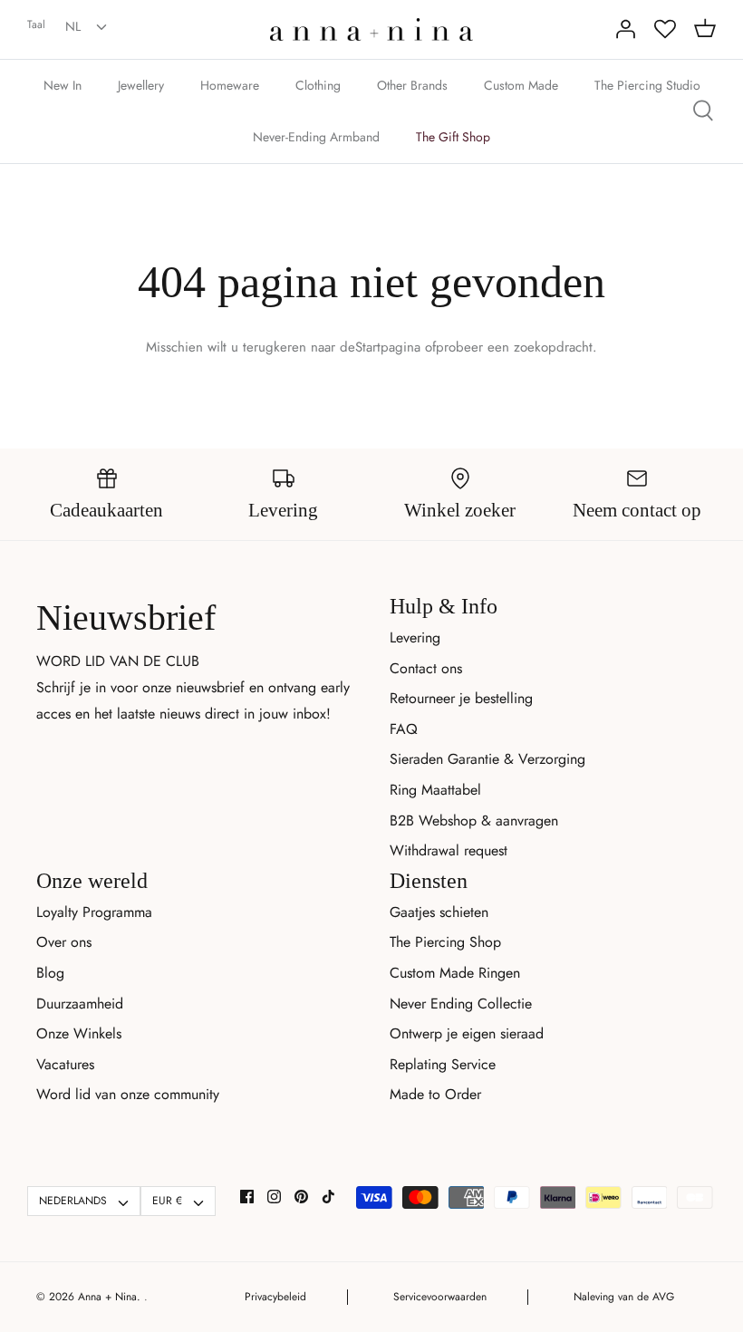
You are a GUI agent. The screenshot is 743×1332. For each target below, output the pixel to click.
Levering (415, 637)
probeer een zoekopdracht (514, 347)
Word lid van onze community (127, 1094)
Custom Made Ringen (455, 972)
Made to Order (435, 1094)
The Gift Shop (453, 137)
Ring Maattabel (435, 789)
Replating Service (443, 1064)
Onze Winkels (78, 1033)
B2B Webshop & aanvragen (474, 820)
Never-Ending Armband (316, 137)
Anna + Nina (107, 1297)
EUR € (167, 1200)
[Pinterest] (301, 1196)
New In (62, 85)
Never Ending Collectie (461, 1003)
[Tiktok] (328, 1196)
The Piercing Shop (445, 941)
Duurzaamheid (79, 1003)
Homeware (229, 85)
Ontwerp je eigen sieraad (467, 1033)
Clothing (318, 85)
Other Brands (412, 85)
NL (73, 26)
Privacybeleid (275, 1297)
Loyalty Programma (94, 912)
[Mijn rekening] (625, 29)
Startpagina (387, 347)
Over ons (64, 941)
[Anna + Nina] (371, 29)
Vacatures (65, 1064)
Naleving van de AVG (624, 1297)
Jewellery (141, 85)
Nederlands (73, 1200)
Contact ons (426, 668)
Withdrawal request (448, 850)
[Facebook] (247, 1196)
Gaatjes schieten (439, 912)
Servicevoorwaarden (440, 1297)
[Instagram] (274, 1196)
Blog (50, 972)
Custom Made (521, 85)
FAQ (404, 729)
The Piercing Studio (647, 85)
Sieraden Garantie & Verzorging (487, 758)
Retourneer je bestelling (461, 698)
